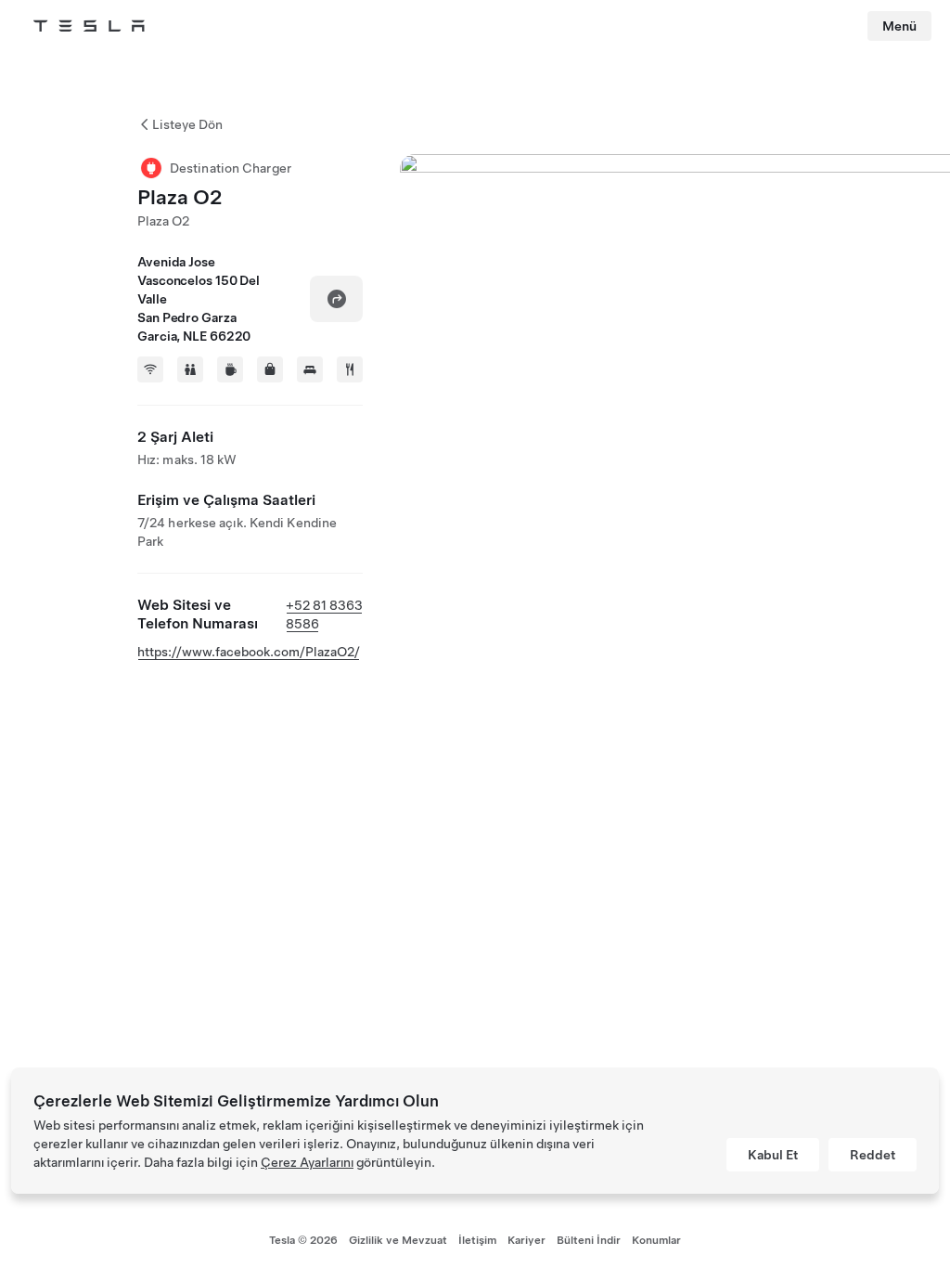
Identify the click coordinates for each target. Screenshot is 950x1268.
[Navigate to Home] (89, 26)
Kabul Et (773, 1154)
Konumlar (656, 1240)
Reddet (872, 1154)
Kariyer (526, 1240)
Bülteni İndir (589, 1240)
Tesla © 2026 (303, 1240)
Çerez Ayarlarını (307, 1162)
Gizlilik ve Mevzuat (398, 1240)
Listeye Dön (187, 124)
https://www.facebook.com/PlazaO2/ (248, 651)
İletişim (477, 1240)
